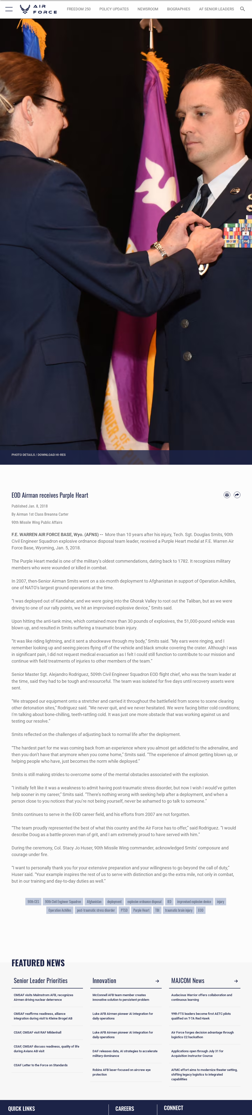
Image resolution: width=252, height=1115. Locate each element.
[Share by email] (237, 495)
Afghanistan (94, 901)
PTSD (124, 910)
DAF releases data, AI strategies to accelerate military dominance (125, 1053)
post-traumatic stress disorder (96, 910)
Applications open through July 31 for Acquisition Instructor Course (197, 1053)
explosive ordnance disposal (144, 901)
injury (220, 901)
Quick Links (21, 1108)
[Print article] (227, 495)
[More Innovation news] (157, 981)
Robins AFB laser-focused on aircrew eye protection (122, 1072)
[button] (8, 9)
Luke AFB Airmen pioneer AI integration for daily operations (123, 1016)
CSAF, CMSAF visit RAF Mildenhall (37, 1032)
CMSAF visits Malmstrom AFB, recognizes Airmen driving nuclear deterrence (43, 997)
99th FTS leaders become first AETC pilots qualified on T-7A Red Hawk (201, 1016)
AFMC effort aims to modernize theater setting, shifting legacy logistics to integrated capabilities (204, 1074)
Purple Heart (141, 910)
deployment (114, 901)
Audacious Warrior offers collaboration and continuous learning (201, 997)
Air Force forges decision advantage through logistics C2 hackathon (202, 1035)
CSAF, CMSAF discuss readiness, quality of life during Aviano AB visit (46, 1049)
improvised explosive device (194, 901)
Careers (124, 1108)
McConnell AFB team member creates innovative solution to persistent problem (121, 997)
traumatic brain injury (178, 910)
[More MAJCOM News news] (236, 981)
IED (169, 901)
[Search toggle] (243, 9)
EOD (200, 910)
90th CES (33, 901)
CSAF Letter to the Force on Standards (41, 1065)
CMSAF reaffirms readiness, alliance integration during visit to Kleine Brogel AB (43, 1016)
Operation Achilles (59, 910)
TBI (157, 910)
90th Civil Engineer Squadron (63, 901)
